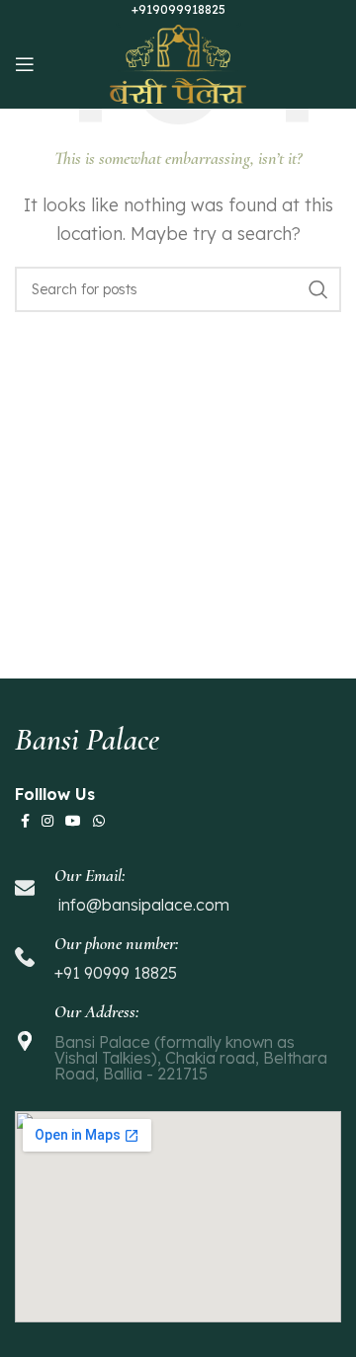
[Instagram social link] (47, 821)
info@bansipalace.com (141, 905)
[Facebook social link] (25, 821)
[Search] (318, 289)
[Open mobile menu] (24, 64)
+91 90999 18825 (115, 973)
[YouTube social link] (73, 821)
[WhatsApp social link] (99, 821)
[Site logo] (178, 62)
